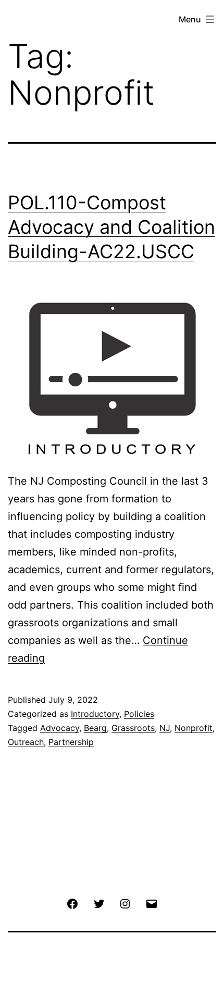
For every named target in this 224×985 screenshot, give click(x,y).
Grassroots (133, 728)
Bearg (95, 728)
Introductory (95, 714)
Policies (139, 714)
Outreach (26, 742)
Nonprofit (194, 728)
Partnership (71, 742)
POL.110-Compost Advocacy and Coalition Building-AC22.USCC (111, 227)
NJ (164, 728)
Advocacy (59, 728)
